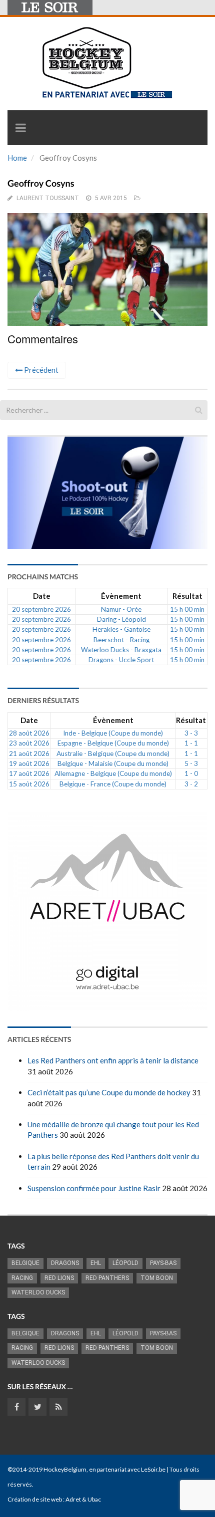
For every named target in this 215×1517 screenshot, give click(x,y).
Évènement (121, 595)
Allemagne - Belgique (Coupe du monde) (113, 773)
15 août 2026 (29, 784)
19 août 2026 (29, 763)
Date (41, 595)
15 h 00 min (187, 609)
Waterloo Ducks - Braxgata (121, 650)
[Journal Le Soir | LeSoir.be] (50, 7)
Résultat (187, 595)
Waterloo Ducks (38, 1292)
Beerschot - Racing (122, 640)
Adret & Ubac (83, 1499)
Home (17, 157)
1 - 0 (191, 773)
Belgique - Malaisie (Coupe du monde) (113, 763)
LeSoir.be (153, 1469)
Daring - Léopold (121, 619)
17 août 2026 (29, 773)
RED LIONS (59, 1277)
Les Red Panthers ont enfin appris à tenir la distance (113, 1060)
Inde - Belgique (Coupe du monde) (113, 733)
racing (22, 1277)
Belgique (26, 1263)
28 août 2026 (29, 733)
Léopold (125, 1263)
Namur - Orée (121, 609)
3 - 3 (191, 733)
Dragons (65, 1263)
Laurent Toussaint (47, 198)
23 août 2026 (29, 743)
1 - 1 (191, 743)
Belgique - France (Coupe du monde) (113, 784)
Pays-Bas (163, 1263)
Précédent (40, 369)
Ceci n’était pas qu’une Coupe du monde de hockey (109, 1092)
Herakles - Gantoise (121, 629)
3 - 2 (191, 784)
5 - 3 (191, 763)
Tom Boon (156, 1277)
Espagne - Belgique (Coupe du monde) (113, 743)
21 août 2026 (29, 754)
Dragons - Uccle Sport (121, 660)
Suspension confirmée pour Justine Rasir (94, 1188)
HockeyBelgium (65, 1469)
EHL (95, 1263)
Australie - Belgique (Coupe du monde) (113, 754)
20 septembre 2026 (41, 609)
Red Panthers (107, 1277)
